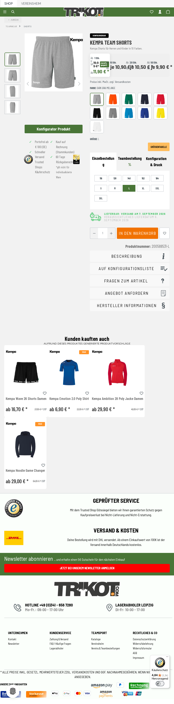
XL (143, 188)
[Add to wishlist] (45, 393)
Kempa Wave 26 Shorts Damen (26, 399)
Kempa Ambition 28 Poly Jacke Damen (117, 399)
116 (101, 178)
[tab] (156, 162)
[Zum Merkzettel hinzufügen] (165, 233)
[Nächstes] (79, 83)
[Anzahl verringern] (94, 233)
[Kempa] (76, 40)
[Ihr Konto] (160, 12)
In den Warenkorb (137, 233)
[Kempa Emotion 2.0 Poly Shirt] (69, 372)
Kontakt (12, 639)
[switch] (160, 683)
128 (115, 178)
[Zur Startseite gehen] (84, 12)
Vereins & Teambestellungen (105, 648)
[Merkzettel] (152, 12)
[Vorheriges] (28, 83)
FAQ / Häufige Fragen (60, 643)
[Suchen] (13, 12)
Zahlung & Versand (59, 639)
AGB (135, 653)
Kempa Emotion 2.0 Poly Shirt (69, 399)
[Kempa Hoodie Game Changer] (25, 444)
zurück (15, 19)
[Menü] (5, 12)
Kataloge (96, 639)
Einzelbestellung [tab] (103, 161)
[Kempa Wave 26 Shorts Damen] (26, 372)
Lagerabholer (56, 648)
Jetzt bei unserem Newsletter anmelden (87, 568)
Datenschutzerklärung (144, 639)
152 (143, 178)
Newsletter (13, 643)
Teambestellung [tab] (130, 161)
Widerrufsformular (142, 648)
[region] (43, 83)
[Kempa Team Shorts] (54, 62)
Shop (8, 3)
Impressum (138, 657)
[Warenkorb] (168, 12)
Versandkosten (83, 672)
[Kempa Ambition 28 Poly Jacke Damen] (117, 372)
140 (129, 178)
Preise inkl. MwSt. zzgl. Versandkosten (110, 82)
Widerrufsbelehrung (143, 643)
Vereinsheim (31, 3)
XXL (157, 188)
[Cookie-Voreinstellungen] (12, 691)
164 (157, 178)
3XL (100, 198)
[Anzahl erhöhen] (111, 233)
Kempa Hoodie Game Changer (25, 470)
